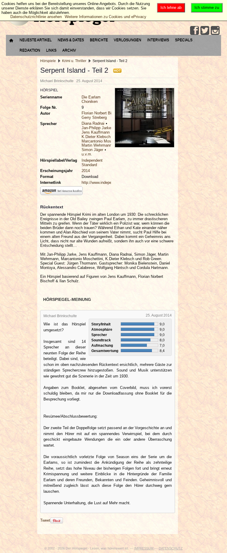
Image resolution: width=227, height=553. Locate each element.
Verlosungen (127, 40)
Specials (183, 40)
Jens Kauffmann (96, 132)
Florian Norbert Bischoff (102, 113)
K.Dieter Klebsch (96, 136)
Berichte (99, 40)
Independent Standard (92, 162)
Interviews (158, 40)
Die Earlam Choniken (91, 99)
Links (51, 50)
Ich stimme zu (206, 7)
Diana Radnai (93, 123)
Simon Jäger (92, 149)
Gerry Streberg (94, 117)
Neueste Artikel (36, 40)
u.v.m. (87, 154)
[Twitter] (204, 30)
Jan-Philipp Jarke (96, 128)
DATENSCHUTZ (171, 548)
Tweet (45, 520)
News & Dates (71, 40)
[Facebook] (194, 30)
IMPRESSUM (144, 548)
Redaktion (30, 50)
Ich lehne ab (170, 7)
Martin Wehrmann (97, 145)
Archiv (69, 50)
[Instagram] (215, 30)
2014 (86, 170)
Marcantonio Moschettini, (103, 141)
